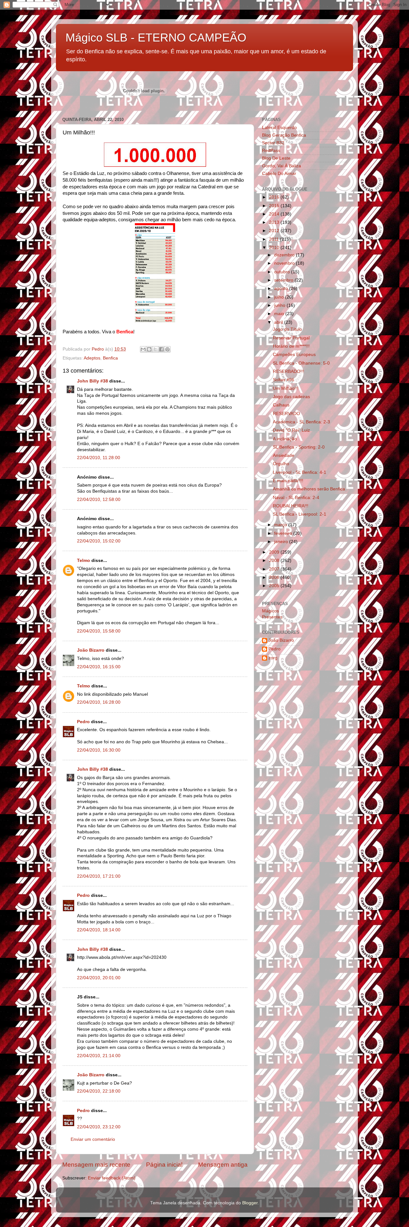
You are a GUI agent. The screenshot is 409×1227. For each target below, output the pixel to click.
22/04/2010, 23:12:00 (98, 1127)
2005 (275, 585)
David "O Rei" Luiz (291, 430)
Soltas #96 (283, 379)
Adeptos (92, 358)
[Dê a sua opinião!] (149, 349)
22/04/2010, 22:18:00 (98, 1091)
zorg (272, 657)
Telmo (83, 560)
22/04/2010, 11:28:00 (98, 457)
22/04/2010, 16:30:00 (98, 750)
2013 (275, 222)
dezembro (285, 255)
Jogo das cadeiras (291, 396)
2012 (275, 230)
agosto (281, 288)
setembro (284, 280)
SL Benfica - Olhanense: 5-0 (301, 363)
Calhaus (281, 405)
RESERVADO (286, 413)
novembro (285, 263)
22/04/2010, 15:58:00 (98, 631)
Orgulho (281, 463)
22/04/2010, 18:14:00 (98, 930)
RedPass (271, 150)
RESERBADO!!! (288, 371)
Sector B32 (273, 142)
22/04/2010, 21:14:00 (98, 1055)
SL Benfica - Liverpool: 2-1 (299, 514)
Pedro (83, 721)
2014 (275, 214)
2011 (274, 239)
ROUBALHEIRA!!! (290, 506)
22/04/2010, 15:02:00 (98, 541)
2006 (275, 577)
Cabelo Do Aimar (279, 173)
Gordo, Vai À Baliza (281, 165)
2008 (275, 560)
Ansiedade (283, 455)
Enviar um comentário (93, 1139)
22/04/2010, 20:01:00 (98, 977)
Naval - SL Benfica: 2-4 (296, 497)
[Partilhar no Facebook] (161, 349)
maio (279, 313)
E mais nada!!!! (288, 480)
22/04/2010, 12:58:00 (98, 499)
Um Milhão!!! (285, 388)
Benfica (110, 358)
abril (279, 322)
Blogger (250, 1202)
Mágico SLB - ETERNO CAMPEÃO (156, 37)
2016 (275, 197)
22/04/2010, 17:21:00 (98, 876)
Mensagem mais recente (96, 1164)
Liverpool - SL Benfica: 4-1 (299, 472)
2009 (275, 552)
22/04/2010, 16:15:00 (98, 666)
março (281, 524)
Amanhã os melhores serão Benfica (309, 489)
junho (280, 305)
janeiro (281, 541)
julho (279, 297)
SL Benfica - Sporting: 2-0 (299, 447)
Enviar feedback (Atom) (111, 1178)
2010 (275, 247)
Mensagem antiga (223, 1164)
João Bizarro (90, 650)
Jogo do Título (287, 329)
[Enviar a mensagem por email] (143, 349)
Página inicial (164, 1164)
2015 (275, 205)
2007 (275, 569)
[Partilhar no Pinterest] (167, 349)
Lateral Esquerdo (279, 127)
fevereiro (283, 533)
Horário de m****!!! (291, 346)
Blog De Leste (276, 158)
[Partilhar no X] (155, 349)
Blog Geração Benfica (284, 135)
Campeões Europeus (294, 354)
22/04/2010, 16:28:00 (98, 702)
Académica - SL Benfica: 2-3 (301, 422)
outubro (282, 271)
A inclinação (285, 438)
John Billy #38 (92, 381)
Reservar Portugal (291, 338)
